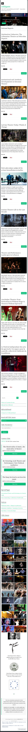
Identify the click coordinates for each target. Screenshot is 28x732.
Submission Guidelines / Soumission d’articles (12, 508)
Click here (3, 441)
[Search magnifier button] (26, 420)
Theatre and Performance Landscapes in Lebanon (11, 254)
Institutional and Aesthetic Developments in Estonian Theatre (11, 82)
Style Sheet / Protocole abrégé (8, 510)
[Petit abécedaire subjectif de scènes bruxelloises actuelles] (14, 173)
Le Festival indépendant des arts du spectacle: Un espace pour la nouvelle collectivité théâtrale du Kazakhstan (13, 350)
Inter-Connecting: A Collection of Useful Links (12, 497)
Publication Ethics (5, 726)
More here (14, 453)
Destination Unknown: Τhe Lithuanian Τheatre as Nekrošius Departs (13, 36)
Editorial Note (4, 405)
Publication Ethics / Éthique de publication (11, 505)
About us (3, 402)
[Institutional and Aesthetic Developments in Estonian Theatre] (14, 87)
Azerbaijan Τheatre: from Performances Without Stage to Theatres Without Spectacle (13, 302)
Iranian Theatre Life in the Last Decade (13, 211)
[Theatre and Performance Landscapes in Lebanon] (14, 258)
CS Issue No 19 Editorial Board (8, 413)
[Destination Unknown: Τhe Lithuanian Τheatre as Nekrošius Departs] (14, 41)
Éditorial (11, 405)
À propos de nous (10, 402)
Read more (3, 23)
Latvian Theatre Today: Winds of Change (13, 126)
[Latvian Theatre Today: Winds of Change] (14, 130)
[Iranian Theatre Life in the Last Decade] (14, 215)
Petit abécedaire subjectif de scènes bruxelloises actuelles (12, 169)
